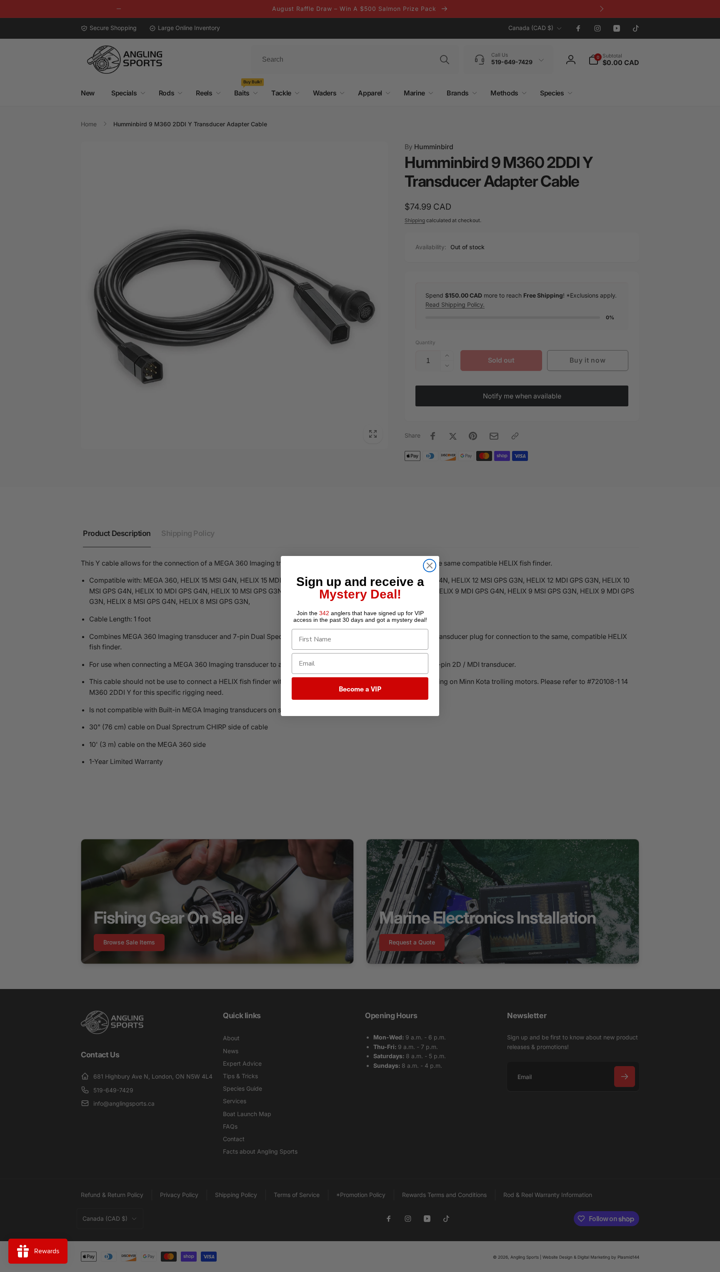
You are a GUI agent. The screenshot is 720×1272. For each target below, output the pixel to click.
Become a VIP (360, 688)
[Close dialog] (429, 565)
